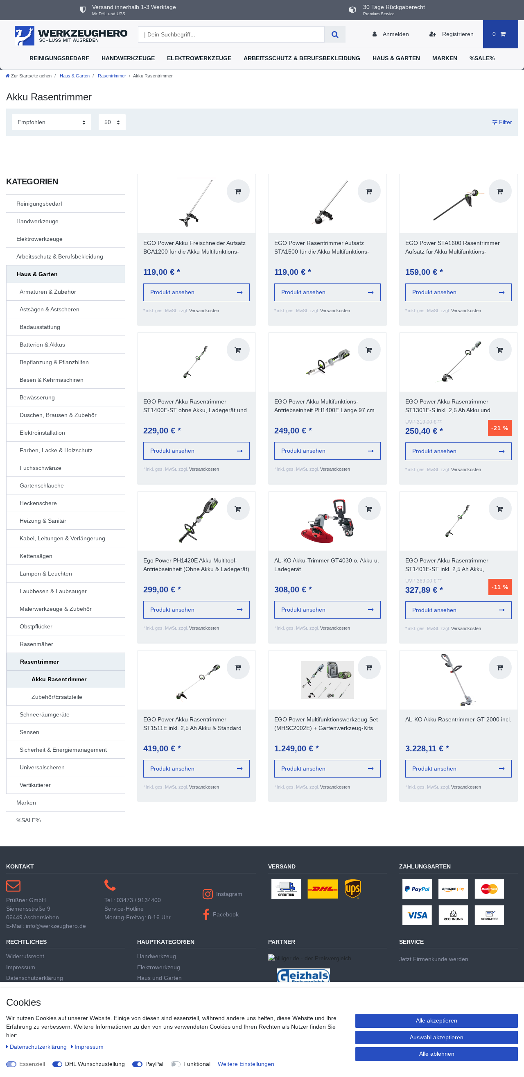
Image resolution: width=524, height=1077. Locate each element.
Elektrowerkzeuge (199, 58)
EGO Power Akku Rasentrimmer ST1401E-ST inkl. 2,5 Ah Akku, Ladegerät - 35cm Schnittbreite (446, 565)
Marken (444, 58)
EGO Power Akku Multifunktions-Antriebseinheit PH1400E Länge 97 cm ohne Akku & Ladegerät (324, 406)
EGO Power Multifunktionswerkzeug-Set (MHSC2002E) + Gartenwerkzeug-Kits (326, 723)
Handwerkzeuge (128, 58)
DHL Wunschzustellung (95, 1064)
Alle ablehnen (436, 1053)
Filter (504, 122)
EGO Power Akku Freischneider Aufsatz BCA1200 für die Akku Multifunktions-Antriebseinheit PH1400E (194, 248)
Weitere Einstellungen (246, 1064)
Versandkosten (204, 310)
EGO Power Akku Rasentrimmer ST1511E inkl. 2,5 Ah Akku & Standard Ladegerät (192, 724)
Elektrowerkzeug (158, 967)
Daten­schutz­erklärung (39, 1046)
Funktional (196, 1064)
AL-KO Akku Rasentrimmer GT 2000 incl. (458, 719)
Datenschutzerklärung (34, 978)
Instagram (229, 894)
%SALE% (482, 58)
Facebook (226, 914)
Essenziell (32, 1064)
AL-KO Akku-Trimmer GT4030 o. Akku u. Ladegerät (326, 564)
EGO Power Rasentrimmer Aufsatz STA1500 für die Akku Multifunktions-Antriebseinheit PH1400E (321, 248)
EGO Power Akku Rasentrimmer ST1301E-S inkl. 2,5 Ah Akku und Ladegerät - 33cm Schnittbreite (447, 406)
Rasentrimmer (111, 75)
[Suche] (335, 34)
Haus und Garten (159, 978)
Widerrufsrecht (25, 956)
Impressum (20, 967)
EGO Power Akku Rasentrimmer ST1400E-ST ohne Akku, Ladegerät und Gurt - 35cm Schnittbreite (195, 406)
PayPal (154, 1064)
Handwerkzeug (156, 956)
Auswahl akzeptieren (436, 1037)
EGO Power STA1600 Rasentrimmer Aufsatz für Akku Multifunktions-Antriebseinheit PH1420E (452, 248)
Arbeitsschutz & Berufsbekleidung (302, 58)
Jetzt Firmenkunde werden (433, 959)
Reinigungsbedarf (59, 58)
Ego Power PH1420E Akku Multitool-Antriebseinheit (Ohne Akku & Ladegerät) (196, 564)
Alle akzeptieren (436, 1020)
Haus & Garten (396, 58)
